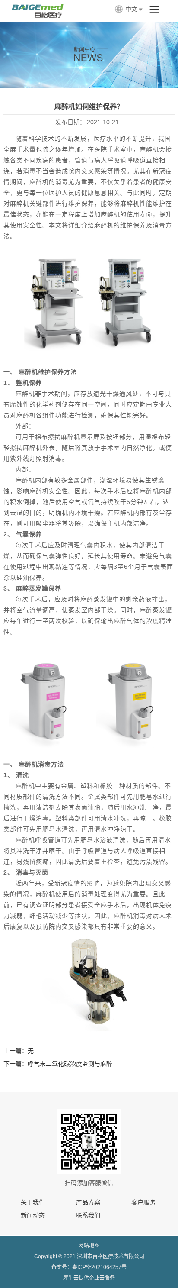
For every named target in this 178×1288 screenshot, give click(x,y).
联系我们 (88, 1215)
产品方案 (88, 1202)
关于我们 (33, 1202)
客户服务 (143, 1202)
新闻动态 (33, 1215)
